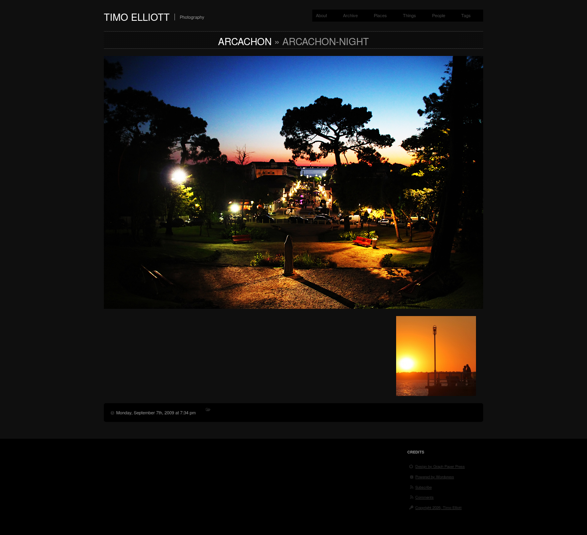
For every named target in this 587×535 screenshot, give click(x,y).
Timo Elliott (137, 17)
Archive (350, 15)
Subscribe (423, 487)
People (438, 15)
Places (380, 15)
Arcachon (245, 41)
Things (409, 15)
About (321, 15)
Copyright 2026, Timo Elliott (438, 507)
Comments (424, 497)
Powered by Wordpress (434, 476)
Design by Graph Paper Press (440, 466)
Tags (466, 15)
